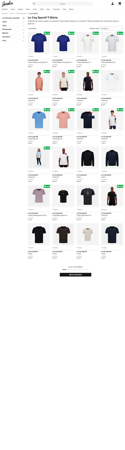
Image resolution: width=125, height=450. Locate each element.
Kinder (42, 9)
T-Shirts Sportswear (21, 13)
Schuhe (13, 9)
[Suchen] (34, 4)
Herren (28, 9)
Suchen (62, 3)
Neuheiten (5, 9)
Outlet (64, 9)
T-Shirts (11, 13)
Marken (71, 9)
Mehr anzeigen (75, 275)
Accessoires (56, 9)
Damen (35, 9)
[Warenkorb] (120, 3)
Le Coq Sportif (33, 60)
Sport (48, 9)
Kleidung (20, 9)
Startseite (4, 13)
